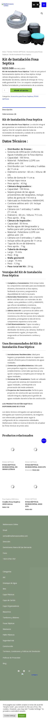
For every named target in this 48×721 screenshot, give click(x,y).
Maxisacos (7, 629)
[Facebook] (18, 671)
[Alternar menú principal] (44, 4)
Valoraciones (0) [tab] (9, 114)
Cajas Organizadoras (11, 606)
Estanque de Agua (10, 583)
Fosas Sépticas (8, 623)
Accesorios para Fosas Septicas (22, 96)
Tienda (9, 52)
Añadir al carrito (21, 90)
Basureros (7, 612)
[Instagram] (24, 671)
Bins (4, 589)
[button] (42, 13)
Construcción (8, 646)
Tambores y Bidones (11, 617)
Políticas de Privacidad (11, 657)
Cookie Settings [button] (9, 716)
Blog (4, 663)
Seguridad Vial (8, 640)
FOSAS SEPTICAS (19, 52)
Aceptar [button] (22, 716)
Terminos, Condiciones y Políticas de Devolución (21, 651)
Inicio (4, 52)
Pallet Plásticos (8, 634)
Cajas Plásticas (8, 594)
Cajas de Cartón (9, 600)
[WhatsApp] (29, 671)
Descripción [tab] (7, 109)
